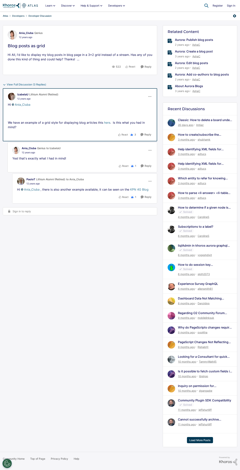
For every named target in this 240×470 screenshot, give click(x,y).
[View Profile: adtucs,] (171, 152)
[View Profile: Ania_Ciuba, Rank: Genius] (12, 35)
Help (76, 458)
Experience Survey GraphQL (198, 284)
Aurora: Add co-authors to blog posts (202, 74)
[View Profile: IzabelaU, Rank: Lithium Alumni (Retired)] (11, 96)
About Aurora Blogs (189, 86)
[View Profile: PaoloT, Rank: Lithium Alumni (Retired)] (21, 181)
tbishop (203, 376)
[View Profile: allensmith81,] (171, 286)
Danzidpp (204, 303)
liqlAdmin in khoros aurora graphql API (202, 246)
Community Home (14, 458)
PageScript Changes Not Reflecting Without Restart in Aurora (203, 342)
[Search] (206, 5)
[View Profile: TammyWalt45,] (171, 359)
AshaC (196, 44)
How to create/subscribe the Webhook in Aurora (198, 135)
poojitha (202, 332)
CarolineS (203, 217)
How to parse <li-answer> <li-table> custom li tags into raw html (204, 193)
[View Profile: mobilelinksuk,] (171, 316)
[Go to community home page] (20, 5)
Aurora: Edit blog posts (191, 63)
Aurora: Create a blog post (194, 51)
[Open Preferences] (7, 463)
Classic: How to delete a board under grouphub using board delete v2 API (204, 120)
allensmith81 (205, 288)
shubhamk (204, 139)
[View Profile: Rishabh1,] (171, 345)
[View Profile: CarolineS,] (171, 210)
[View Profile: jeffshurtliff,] (171, 403)
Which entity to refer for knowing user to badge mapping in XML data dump (203, 178)
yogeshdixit (205, 255)
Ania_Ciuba (26, 32)
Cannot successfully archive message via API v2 (198, 419)
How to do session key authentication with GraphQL (198, 265)
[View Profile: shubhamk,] (171, 137)
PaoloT (30, 179)
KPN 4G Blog (139, 189)
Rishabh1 (203, 347)
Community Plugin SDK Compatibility (204, 400)
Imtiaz (200, 124)
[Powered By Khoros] (228, 461)
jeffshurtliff (205, 409)
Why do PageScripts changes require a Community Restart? (204, 327)
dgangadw (205, 390)
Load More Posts (200, 440)
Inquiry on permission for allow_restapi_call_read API (197, 386)
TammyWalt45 (208, 361)
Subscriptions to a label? (195, 226)
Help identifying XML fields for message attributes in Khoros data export (202, 149)
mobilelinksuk (206, 317)
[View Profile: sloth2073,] (171, 267)
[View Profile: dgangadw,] (171, 388)
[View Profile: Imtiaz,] (171, 122)
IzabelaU (22, 94)
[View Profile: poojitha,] (171, 330)
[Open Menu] (234, 16)
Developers (18, 15)
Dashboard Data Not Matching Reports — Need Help (200, 298)
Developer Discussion (40, 15)
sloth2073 (204, 274)
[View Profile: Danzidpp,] (171, 301)
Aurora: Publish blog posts (194, 40)
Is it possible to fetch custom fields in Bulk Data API (205, 371)
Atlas (5, 15)
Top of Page (37, 458)
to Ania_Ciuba (75, 179)
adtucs (202, 154)
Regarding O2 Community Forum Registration (201, 313)
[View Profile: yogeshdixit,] (171, 248)
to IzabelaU (53, 148)
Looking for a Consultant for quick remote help (202, 357)
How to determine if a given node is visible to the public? (203, 208)
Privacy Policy (59, 458)
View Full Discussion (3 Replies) (26, 84)
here (107, 122)
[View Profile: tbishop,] (171, 374)
